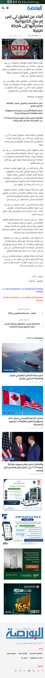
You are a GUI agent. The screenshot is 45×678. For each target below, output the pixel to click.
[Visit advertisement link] (22, 2)
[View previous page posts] (25, 126)
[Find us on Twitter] (38, 670)
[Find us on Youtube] (29, 670)
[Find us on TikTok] (16, 670)
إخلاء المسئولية (36, 657)
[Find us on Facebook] (42, 670)
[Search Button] (3, 8)
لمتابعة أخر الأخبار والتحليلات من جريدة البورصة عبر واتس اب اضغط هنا (22, 290)
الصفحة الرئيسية (36, 653)
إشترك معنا (22, 653)
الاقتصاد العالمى (9, 370)
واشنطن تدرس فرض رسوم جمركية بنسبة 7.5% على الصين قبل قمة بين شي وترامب (23, 119)
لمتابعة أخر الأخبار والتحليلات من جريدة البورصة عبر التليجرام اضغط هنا (23, 299)
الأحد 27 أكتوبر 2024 (16, 35)
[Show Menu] (7, 8)
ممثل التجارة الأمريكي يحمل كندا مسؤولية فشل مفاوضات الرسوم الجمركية (23, 112)
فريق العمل (11, 653)
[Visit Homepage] (34, 7)
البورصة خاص (33, 35)
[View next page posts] (20, 126)
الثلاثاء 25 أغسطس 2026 (35, 382)
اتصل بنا (24, 657)
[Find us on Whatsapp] (25, 670)
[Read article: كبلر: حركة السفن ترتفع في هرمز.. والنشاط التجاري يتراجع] (22, 357)
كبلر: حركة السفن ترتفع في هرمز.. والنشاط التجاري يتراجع (24, 104)
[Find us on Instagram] (20, 670)
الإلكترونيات (32, 280)
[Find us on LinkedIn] (34, 670)
